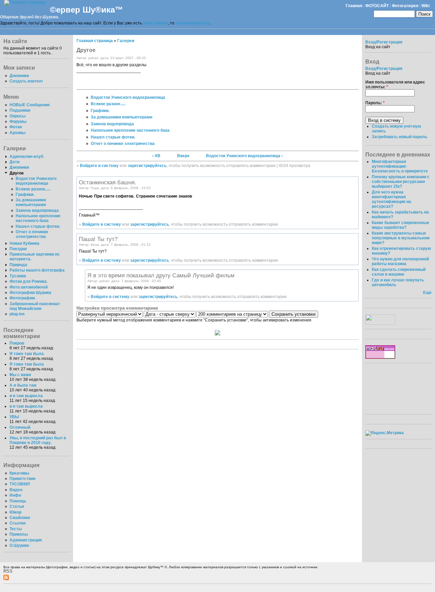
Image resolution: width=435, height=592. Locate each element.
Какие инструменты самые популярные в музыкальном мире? (401, 238)
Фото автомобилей (29, 287)
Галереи (125, 40)
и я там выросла (26, 395)
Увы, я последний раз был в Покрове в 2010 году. (38, 440)
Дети (14, 162)
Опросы (17, 116)
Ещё (427, 292)
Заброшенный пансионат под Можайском (35, 306)
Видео (16, 489)
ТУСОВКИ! (20, 484)
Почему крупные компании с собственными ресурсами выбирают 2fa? (401, 181)
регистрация (155, 23)
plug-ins (17, 314)
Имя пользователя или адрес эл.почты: (395, 84)
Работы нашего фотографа (37, 270)
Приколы (19, 534)
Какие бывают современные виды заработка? (400, 225)
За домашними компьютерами (31, 202)
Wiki (425, 5)
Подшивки (20, 110)
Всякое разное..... (33, 189)
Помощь (18, 501)
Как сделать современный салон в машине (398, 272)
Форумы (18, 121)
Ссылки (17, 523)
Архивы (17, 132)
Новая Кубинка (24, 243)
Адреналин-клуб (26, 156)
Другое (17, 173)
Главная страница (94, 40)
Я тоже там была (27, 353)
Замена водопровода (37, 210)
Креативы (19, 473)
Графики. (25, 194)
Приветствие (23, 478)
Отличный (20, 427)
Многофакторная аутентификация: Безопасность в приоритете (400, 166)
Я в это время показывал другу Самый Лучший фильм (160, 275)
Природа (18, 264)
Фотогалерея (405, 5)
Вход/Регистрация (383, 42)
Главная (354, 5)
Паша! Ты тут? (98, 239)
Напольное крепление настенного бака (38, 218)
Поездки (18, 248)
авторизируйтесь (192, 23)
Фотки (16, 127)
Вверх (183, 155)
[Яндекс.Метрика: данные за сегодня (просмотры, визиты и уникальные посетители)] (384, 433)
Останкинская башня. (107, 182)
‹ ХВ (156, 155)
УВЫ (14, 416)
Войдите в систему (99, 165)
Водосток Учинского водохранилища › (244, 155)
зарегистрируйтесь (147, 165)
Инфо (15, 495)
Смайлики (20, 517)
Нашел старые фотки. (38, 226)
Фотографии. (23, 298)
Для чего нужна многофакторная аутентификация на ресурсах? (391, 199)
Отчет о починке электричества (32, 234)
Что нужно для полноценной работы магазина (400, 261)
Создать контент (26, 81)
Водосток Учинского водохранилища (36, 181)
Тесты (16, 528)
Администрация (26, 540)
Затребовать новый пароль (399, 136)
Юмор (15, 512)
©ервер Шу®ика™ (86, 9)
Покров (17, 343)
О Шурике (19, 545)
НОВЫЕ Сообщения (30, 105)
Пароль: (375, 102)
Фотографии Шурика (30, 292)
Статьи (17, 506)
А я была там (23, 385)
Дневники (19, 75)
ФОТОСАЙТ (377, 5)
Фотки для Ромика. (29, 281)
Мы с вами (20, 374)
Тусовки (18, 276)
